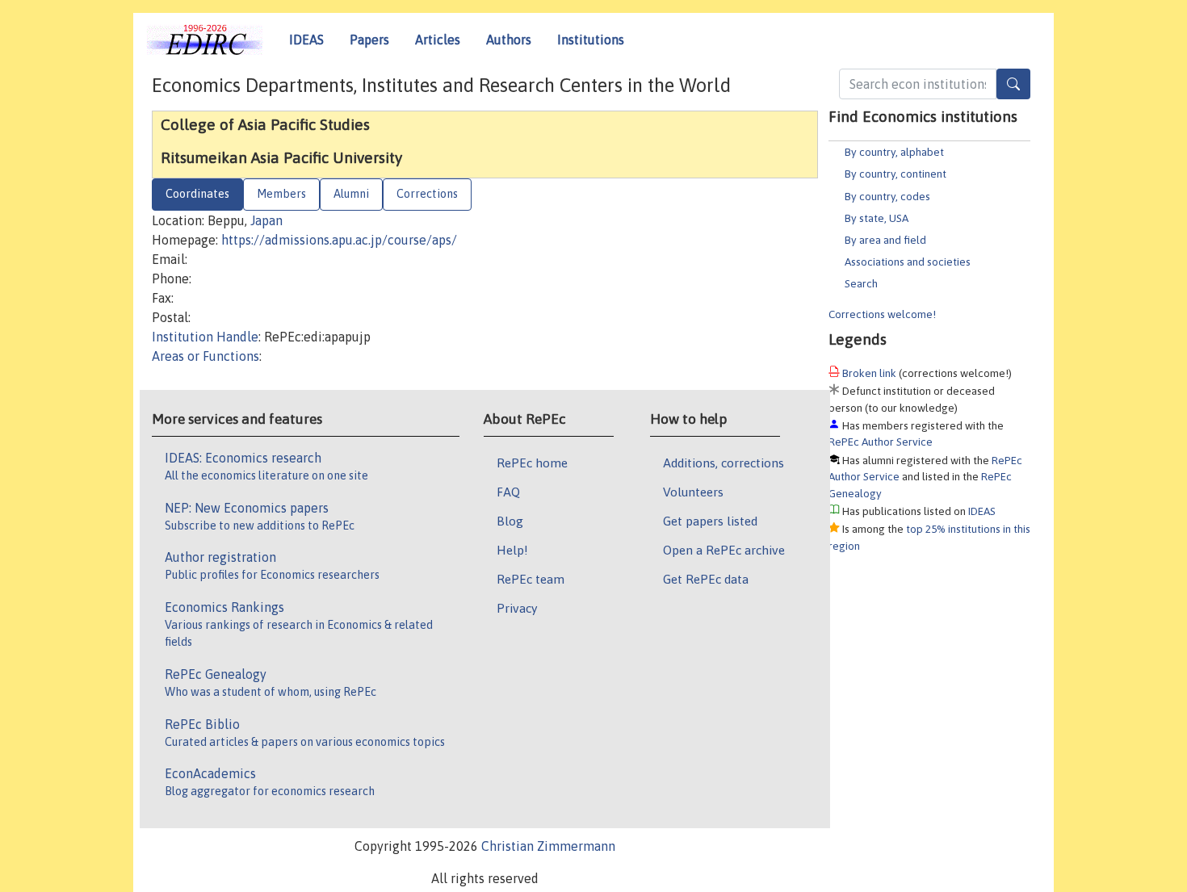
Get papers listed (710, 520)
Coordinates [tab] (197, 193)
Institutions (590, 39)
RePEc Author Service (880, 441)
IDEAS (306, 39)
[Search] (1013, 84)
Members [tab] (281, 193)
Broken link (869, 372)
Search (861, 283)
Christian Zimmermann (548, 846)
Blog (510, 520)
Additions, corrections (723, 462)
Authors (508, 39)
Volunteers (693, 491)
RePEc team (530, 579)
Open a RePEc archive (724, 549)
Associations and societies (908, 261)
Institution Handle (205, 336)
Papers (369, 39)
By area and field (885, 239)
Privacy (517, 608)
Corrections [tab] (427, 193)
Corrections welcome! (882, 314)
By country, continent (895, 173)
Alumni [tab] (351, 193)
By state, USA (876, 217)
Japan (266, 220)
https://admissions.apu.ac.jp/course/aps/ (339, 239)
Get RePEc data (706, 579)
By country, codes (887, 196)
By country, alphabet (894, 151)
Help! (512, 549)
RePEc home (532, 462)
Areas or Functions (205, 356)
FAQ (508, 491)
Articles (437, 39)
